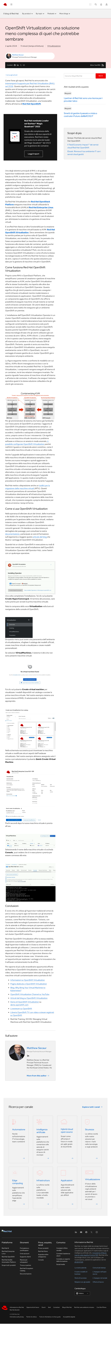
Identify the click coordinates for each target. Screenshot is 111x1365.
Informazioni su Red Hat (17, 1307)
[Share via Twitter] (21, 65)
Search (101, 76)
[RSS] (102, 65)
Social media (60, 1264)
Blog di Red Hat (67, 1307)
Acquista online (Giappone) (43, 1255)
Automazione (18, 1129)
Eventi (44, 1307)
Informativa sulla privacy (17, 1317)
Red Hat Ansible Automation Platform (9, 1261)
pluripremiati (79, 1262)
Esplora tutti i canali (91, 1107)
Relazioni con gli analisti (82, 1282)
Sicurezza (89, 1129)
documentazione (12, 534)
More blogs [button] (63, 13)
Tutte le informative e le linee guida (49, 1317)
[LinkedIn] (76, 1233)
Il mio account (24, 1254)
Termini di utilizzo (31, 1317)
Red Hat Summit (15, 1310)
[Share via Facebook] (14, 65)
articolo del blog (40, 537)
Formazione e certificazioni (24, 1249)
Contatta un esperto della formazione (63, 1260)
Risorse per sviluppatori (24, 1261)
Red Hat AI (5, 1248)
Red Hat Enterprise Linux (8, 1252)
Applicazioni (66, 1180)
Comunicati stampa (99, 1268)
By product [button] (26, 13)
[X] (91, 1233)
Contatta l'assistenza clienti (63, 1255)
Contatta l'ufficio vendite (62, 1249)
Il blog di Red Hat (11, 13)
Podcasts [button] (50, 13)
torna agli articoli (11, 75)
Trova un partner (25, 1265)
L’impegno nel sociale (100, 1278)
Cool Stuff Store (101, 1307)
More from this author (37, 1075)
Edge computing (17, 1182)
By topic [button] (39, 13)
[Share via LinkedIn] (17, 65)
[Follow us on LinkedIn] (28, 1055)
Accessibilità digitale (69, 1317)
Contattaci (56, 1307)
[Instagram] (96, 1233)
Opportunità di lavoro (32, 1307)
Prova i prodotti (43, 1248)
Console (41, 1260)
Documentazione (25, 1274)
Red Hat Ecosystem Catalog (26, 1269)
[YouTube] (81, 1233)
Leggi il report (33, 154)
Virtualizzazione (54, 46)
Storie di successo (81, 1278)
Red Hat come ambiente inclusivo (84, 1307)
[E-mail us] (24, 65)
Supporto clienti (25, 1257)
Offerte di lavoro (98, 1282)
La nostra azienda (80, 1268)
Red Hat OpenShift (8, 1257)
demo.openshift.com (19, 1005)
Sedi (49, 1307)
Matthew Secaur (18, 55)
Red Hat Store (43, 1251)
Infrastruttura (43, 1180)
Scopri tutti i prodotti (9, 1265)
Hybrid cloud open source (67, 1130)
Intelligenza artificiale (42, 1131)
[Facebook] (86, 1233)
